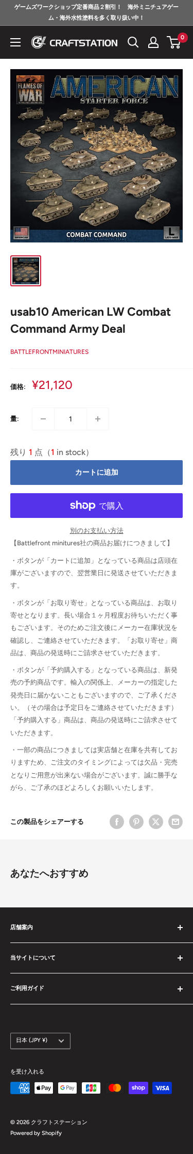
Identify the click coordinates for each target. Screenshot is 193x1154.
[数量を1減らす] (43, 419)
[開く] (133, 42)
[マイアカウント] (153, 42)
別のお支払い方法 (97, 530)
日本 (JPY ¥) (31, 1040)
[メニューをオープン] (15, 42)
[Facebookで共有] (117, 822)
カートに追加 (96, 472)
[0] (174, 42)
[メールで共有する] (175, 822)
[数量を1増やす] (98, 419)
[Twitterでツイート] (156, 822)
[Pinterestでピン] (136, 822)
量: (14, 418)
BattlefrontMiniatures (49, 351)
